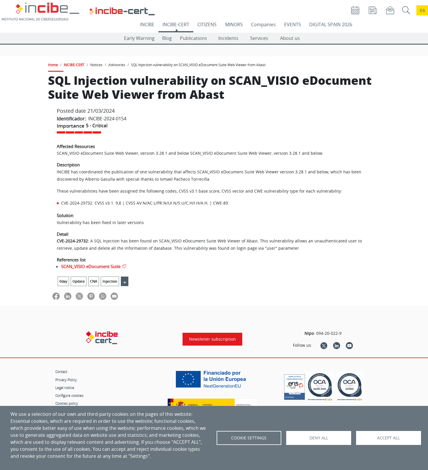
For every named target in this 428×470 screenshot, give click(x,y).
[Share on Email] (114, 296)
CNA (93, 281)
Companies (263, 24)
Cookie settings (248, 438)
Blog (167, 38)
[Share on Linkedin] (67, 296)
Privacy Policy (66, 379)
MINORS (234, 24)
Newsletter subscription (212, 339)
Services (259, 38)
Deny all (318, 438)
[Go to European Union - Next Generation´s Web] (212, 381)
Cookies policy (66, 403)
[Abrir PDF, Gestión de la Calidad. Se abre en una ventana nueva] (349, 387)
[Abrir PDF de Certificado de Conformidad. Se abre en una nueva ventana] (294, 385)
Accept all (388, 438)
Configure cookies (69, 395)
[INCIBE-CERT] (102, 337)
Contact (61, 371)
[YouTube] (349, 345)
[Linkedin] (336, 345)
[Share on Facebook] (56, 296)
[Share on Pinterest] (91, 296)
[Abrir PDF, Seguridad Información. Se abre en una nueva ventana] (320, 387)
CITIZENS (207, 24)
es (422, 10)
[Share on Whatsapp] (102, 296)
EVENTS (292, 24)
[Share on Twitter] (79, 296)
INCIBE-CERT (175, 24)
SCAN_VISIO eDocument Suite (91, 266)
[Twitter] (323, 345)
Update (78, 281)
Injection (109, 281)
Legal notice (64, 387)
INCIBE (147, 24)
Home (53, 64)
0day (63, 281)
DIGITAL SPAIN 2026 (330, 24)
